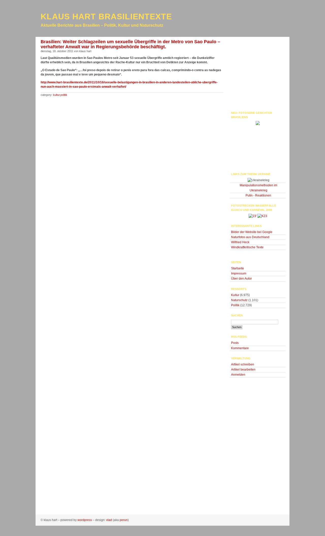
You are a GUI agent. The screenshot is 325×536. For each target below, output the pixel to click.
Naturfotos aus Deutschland (250, 237)
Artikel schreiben (242, 364)
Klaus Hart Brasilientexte (106, 16)
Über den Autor (241, 278)
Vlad (109, 520)
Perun (124, 520)
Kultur (56, 94)
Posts (235, 343)
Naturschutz (239, 300)
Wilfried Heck (240, 242)
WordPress (84, 520)
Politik (63, 94)
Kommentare (240, 348)
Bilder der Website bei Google (251, 232)
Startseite (237, 268)
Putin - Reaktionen (258, 195)
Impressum (238, 273)
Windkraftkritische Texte (247, 247)
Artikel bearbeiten (243, 369)
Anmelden (238, 374)
